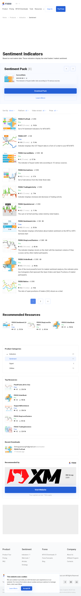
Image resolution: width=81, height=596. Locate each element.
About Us (70, 555)
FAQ (4, 561)
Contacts (70, 561)
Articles (24, 561)
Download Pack (40, 91)
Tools (31, 9)
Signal (41, 363)
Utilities (41, 368)
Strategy (25, 565)
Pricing (11, 9)
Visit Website (40, 490)
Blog (43, 561)
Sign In (49, 9)
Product (5, 9)
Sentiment (41, 359)
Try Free (60, 9)
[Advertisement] (40, 36)
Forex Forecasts (47, 558)
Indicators (41, 354)
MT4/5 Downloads (22, 9)
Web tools (26, 558)
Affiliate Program (72, 558)
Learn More (13, 588)
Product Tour (7, 555)
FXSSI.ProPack (19, 449)
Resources (38, 9)
